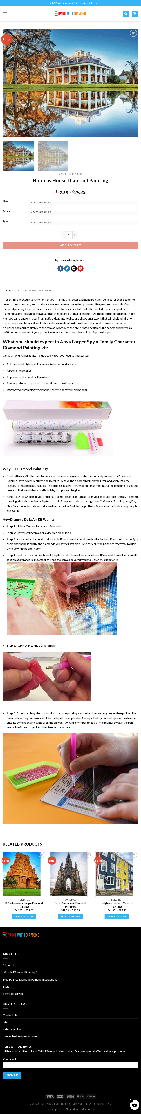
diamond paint (126, 313)
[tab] (11, 290)
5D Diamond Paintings (29, 469)
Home (62, 174)
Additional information (39, 290)
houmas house (68, 260)
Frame (6, 211)
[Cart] (135, 14)
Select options (24, 916)
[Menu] (5, 13)
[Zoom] (7, 132)
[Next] (131, 83)
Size (5, 201)
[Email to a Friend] (74, 268)
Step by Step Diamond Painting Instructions (30, 979)
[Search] (126, 14)
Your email (9, 1059)
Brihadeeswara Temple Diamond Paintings (24, 905)
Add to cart (70, 245)
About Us (9, 965)
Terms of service (13, 993)
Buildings (75, 174)
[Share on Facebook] (60, 268)
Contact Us (10, 1015)
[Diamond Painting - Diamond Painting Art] (70, 13)
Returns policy (12, 1029)
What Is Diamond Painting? (20, 972)
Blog (6, 986)
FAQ (6, 1022)
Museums (81, 260)
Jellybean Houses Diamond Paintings (117, 905)
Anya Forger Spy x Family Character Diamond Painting (68, 299)
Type (5, 221)
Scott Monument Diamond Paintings (70, 905)
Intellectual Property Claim (20, 1036)
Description (11, 290)
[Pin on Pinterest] (80, 268)
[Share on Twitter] (67, 268)
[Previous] (10, 83)
